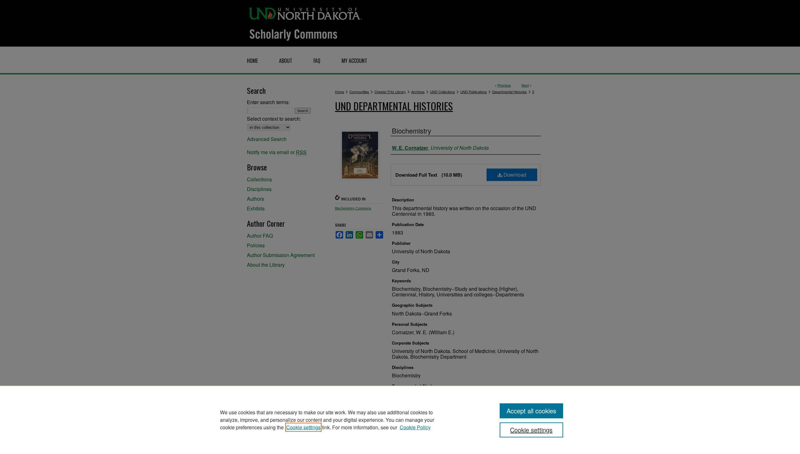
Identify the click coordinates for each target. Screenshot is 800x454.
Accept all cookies (531, 410)
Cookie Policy (415, 427)
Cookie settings (303, 427)
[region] (400, 419)
